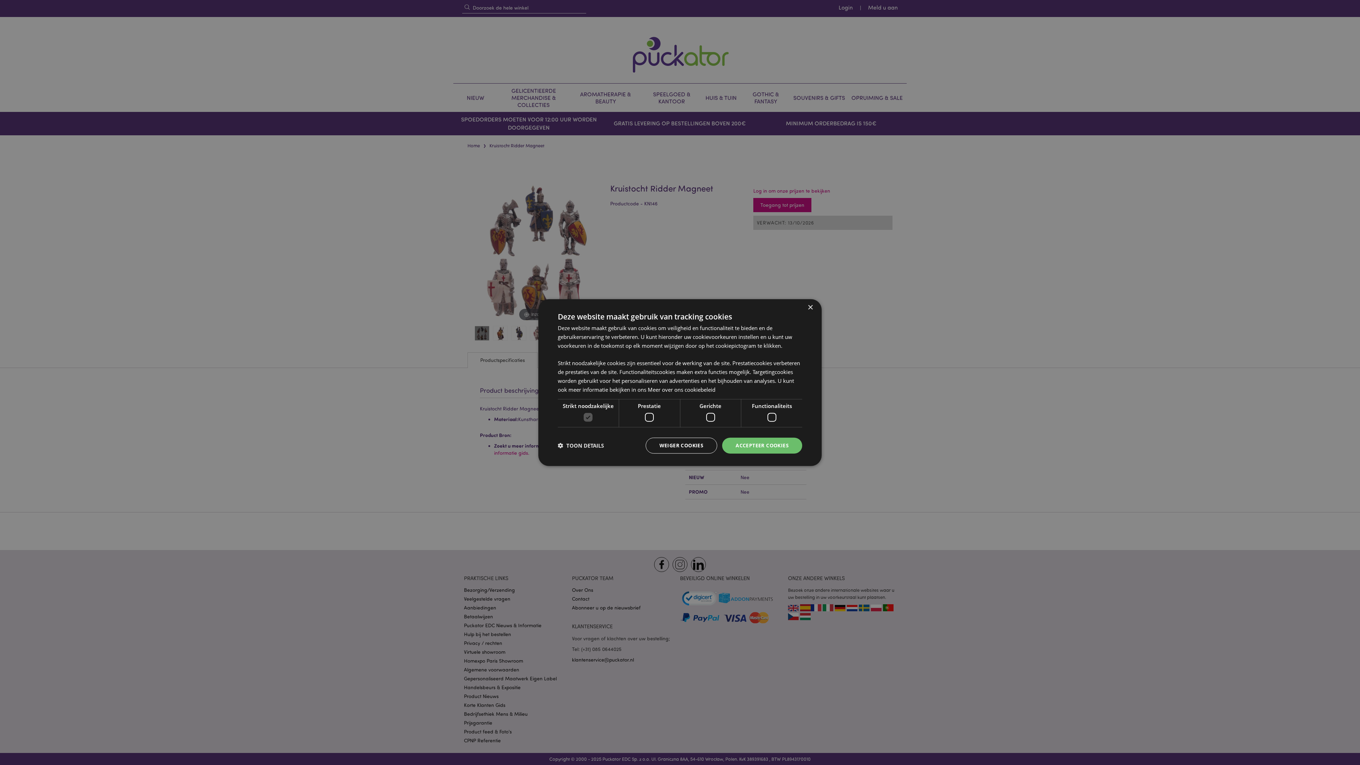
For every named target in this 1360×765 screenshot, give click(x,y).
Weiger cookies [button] (681, 445)
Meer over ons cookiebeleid (681, 389)
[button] (581, 445)
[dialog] (680, 382)
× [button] (810, 307)
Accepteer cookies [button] (762, 445)
